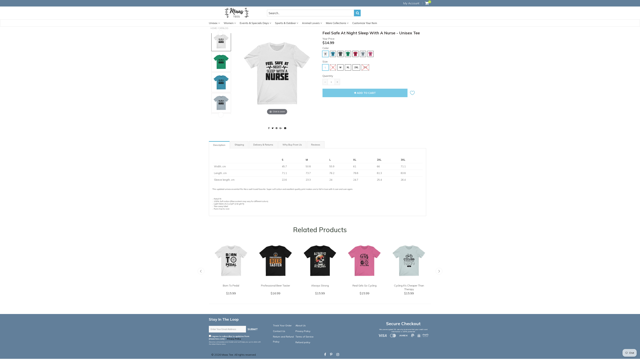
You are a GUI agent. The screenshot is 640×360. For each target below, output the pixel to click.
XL (348, 67)
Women (229, 23)
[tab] (219, 144)
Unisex (213, 23)
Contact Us (279, 331)
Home (213, 28)
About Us (301, 325)
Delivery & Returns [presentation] (263, 144)
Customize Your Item (364, 23)
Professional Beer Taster (301, 285)
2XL (356, 67)
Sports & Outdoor (285, 23)
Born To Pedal (256, 285)
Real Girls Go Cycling (390, 285)
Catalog (223, 28)
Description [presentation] (219, 145)
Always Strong (345, 285)
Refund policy (303, 342)
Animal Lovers (311, 23)
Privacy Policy (233, 339)
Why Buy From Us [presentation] (292, 144)
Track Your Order (282, 325)
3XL (365, 67)
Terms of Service (305, 336)
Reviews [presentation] (315, 144)
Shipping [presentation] (239, 144)
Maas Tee (227, 354)
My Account (411, 3)
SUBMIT (253, 329)
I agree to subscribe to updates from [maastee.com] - (229, 337)
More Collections (336, 23)
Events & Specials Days (255, 23)
